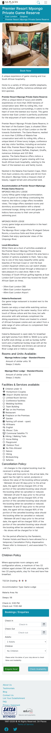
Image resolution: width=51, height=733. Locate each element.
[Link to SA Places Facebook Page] (6, 730)
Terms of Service (25, 724)
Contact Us (8, 695)
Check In (9, 620)
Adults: (8, 637)
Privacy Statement (11, 705)
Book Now (25, 70)
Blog (5, 692)
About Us (7, 685)
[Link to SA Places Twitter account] (15, 730)
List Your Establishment (14, 698)
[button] (6, 45)
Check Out (10, 629)
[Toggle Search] (38, 2)
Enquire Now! (11, 669)
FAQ (5, 701)
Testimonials (8, 688)
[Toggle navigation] (45, 2)
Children (9, 646)
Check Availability (38, 669)
